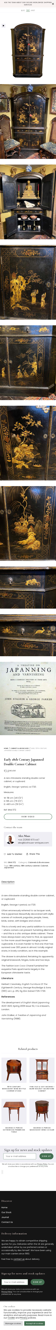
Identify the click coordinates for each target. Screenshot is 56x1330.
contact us (19, 1259)
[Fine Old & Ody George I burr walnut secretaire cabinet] (42, 1070)
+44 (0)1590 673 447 (28, 839)
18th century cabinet (30, 865)
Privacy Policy (42, 1164)
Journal (5, 1217)
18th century (14, 865)
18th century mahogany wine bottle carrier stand (14, 1089)
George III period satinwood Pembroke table (14, 1130)
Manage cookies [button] (13, 1323)
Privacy (23, 1317)
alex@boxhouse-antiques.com (33, 842)
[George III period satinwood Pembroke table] (14, 1111)
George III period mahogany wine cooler (42, 1129)
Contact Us (7, 1222)
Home (6, 748)
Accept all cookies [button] (34, 1323)
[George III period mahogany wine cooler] (42, 1111)
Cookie (11, 1317)
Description (8, 881)
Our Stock (6, 1212)
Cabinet (44, 865)
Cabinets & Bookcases (19, 748)
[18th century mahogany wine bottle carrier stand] (14, 1070)
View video (28, 816)
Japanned (9, 867)
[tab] (18, 882)
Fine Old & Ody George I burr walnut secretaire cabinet (42, 1089)
